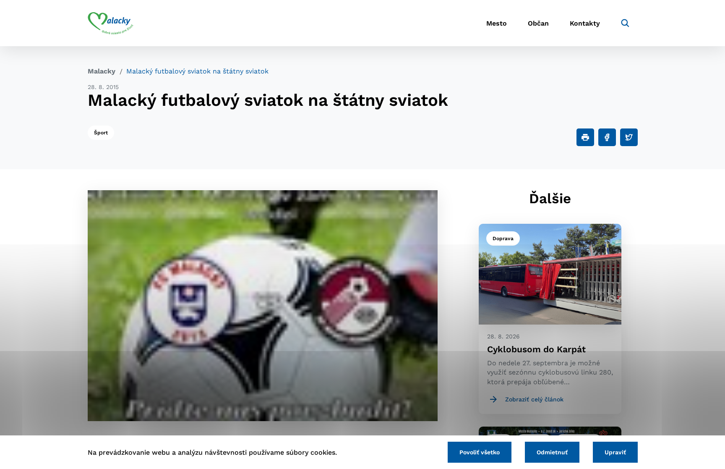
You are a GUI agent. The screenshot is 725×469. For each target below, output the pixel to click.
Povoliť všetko (479, 452)
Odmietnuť (552, 452)
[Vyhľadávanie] (625, 23)
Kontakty (585, 23)
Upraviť (615, 452)
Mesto (496, 23)
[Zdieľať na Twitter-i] (629, 137)
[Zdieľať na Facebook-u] (607, 137)
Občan (538, 23)
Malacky (101, 71)
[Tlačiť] (585, 137)
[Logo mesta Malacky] (110, 23)
